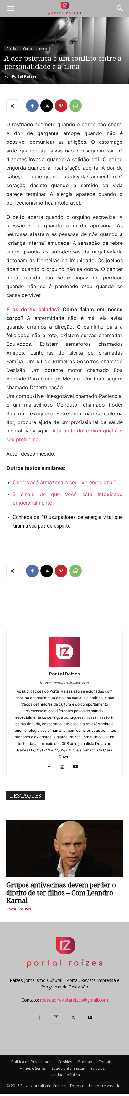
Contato (105, 1062)
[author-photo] (64, 665)
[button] (11, 8)
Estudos (97, 1068)
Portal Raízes (24, 76)
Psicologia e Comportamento (26, 48)
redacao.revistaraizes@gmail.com (74, 1000)
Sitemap (85, 1062)
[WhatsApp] (75, 105)
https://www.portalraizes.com (64, 682)
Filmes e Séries (33, 1068)
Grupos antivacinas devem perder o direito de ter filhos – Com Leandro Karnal (61, 893)
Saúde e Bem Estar (68, 1068)
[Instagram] (64, 767)
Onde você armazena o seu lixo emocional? (64, 482)
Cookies (65, 1062)
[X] (46, 105)
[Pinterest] (61, 105)
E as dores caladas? (33, 309)
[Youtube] (78, 767)
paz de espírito (54, 526)
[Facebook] (32, 105)
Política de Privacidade (31, 1062)
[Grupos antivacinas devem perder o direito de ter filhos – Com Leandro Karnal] (64, 848)
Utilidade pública (64, 1075)
